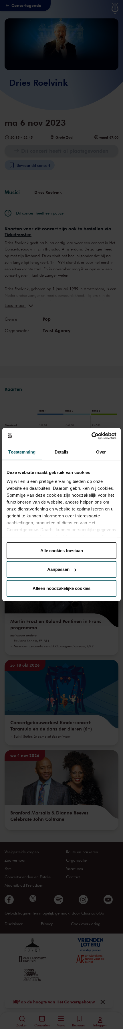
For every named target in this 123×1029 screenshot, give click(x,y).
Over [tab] (101, 451)
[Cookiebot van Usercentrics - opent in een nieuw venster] (91, 436)
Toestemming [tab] (21, 451)
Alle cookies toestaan (61, 550)
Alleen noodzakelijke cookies (61, 588)
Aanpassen (58, 569)
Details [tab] (62, 451)
